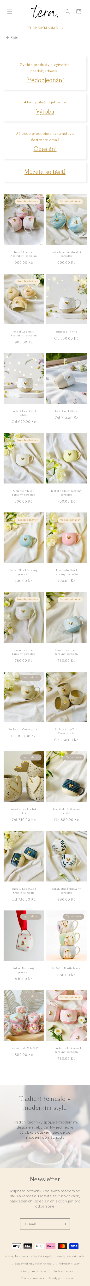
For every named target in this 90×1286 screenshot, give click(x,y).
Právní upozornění (32, 1278)
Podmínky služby (69, 1263)
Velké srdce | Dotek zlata (23, 811)
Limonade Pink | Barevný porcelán (66, 572)
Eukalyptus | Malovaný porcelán (66, 890)
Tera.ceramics (23, 1256)
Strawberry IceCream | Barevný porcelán (66, 1049)
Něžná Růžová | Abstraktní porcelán (24, 253)
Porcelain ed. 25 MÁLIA (24, 1048)
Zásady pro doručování (35, 1271)
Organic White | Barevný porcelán (23, 492)
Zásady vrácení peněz (71, 1256)
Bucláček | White (66, 331)
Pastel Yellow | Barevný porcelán (66, 492)
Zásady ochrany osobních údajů (34, 1263)
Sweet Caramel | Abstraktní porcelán (24, 333)
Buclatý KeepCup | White (24, 413)
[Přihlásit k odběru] (64, 1224)
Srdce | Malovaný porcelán (24, 970)
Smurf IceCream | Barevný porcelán (66, 651)
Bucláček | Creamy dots (23, 729)
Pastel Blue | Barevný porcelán (24, 572)
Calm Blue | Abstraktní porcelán (66, 253)
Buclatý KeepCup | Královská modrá (24, 890)
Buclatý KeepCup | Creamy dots (66, 731)
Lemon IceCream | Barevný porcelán (24, 651)
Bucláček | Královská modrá (66, 811)
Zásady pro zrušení (61, 1278)
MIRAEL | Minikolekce (66, 968)
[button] (9, 11)
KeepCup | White (66, 411)
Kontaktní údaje (63, 1271)
